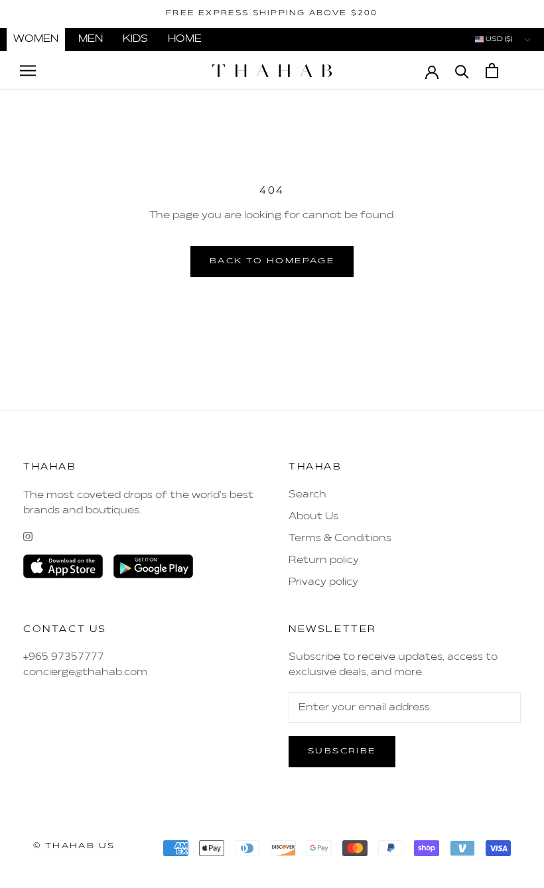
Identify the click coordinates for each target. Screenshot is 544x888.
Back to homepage (272, 261)
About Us (313, 516)
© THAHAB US (74, 846)
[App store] (63, 566)
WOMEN (35, 39)
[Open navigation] (28, 70)
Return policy (324, 560)
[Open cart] (492, 70)
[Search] (462, 71)
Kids (135, 39)
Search (307, 494)
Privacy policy (323, 582)
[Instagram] (28, 536)
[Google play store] (153, 566)
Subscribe (342, 751)
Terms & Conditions (340, 538)
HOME (185, 39)
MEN (90, 39)
